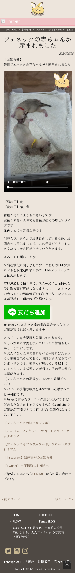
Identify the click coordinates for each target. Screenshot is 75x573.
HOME (17, 515)
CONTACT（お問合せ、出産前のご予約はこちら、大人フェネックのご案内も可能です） (38, 532)
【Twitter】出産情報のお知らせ (26, 466)
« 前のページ (11, 499)
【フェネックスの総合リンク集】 (27, 423)
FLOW (17, 522)
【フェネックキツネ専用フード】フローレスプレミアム (37, 447)
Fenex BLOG (47, 522)
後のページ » (64, 499)
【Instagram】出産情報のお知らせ (28, 457)
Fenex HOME (11, 30)
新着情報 (26, 30)
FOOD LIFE (46, 515)
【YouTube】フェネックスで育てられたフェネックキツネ (37, 434)
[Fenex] (37, 15)
